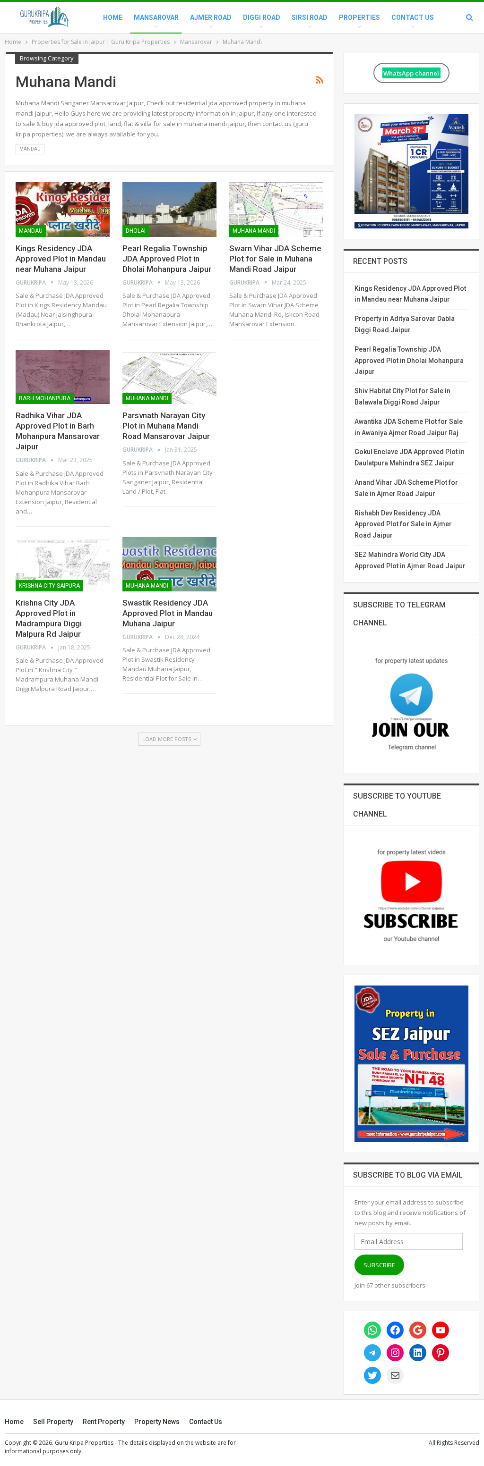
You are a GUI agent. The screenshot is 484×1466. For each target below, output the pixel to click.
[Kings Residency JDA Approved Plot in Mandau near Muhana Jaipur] (63, 209)
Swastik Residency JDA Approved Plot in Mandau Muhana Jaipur (167, 613)
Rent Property (104, 1421)
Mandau (30, 149)
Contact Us (412, 17)
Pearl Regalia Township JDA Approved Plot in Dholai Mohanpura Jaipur (166, 259)
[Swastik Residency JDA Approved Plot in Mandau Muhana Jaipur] (169, 564)
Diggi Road (261, 17)
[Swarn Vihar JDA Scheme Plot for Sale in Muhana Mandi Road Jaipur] (276, 209)
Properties (359, 17)
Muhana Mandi (254, 230)
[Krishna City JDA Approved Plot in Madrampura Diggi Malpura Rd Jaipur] (63, 564)
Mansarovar (156, 17)
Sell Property (53, 1421)
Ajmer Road (211, 17)
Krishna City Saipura (49, 585)
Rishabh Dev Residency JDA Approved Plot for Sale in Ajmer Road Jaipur (403, 524)
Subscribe (379, 1265)
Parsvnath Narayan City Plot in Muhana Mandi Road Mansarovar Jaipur (166, 426)
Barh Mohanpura (44, 398)
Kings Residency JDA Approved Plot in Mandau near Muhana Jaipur (61, 259)
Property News (157, 1421)
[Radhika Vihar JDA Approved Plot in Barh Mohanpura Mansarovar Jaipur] (63, 377)
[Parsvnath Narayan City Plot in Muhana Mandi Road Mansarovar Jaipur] (169, 377)
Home (112, 17)
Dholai (136, 230)
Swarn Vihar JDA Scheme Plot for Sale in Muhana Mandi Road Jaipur (275, 259)
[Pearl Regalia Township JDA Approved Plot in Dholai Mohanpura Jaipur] (169, 209)
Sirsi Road (310, 17)
